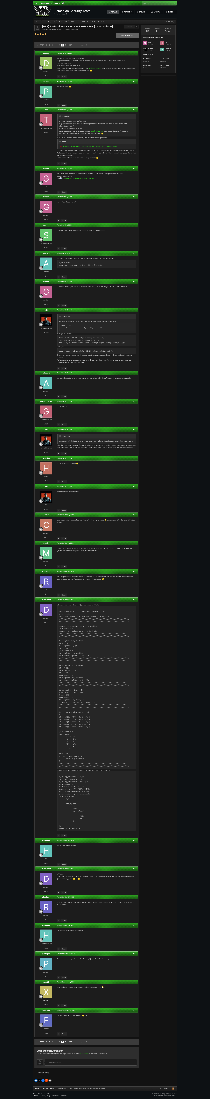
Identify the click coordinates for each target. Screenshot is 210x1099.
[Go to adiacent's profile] (46, 264)
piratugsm (46, 954)
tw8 (46, 110)
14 (47, 104)
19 (47, 1004)
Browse (142, 12)
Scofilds (151, 42)
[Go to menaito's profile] (46, 553)
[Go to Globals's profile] (46, 179)
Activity (157, 12)
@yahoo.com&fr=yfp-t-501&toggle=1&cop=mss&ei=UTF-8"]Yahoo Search (88, 146)
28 (47, 191)
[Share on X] (39, 1080)
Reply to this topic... (55, 1062)
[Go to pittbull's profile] (46, 92)
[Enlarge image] (91, 70)
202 (46, 248)
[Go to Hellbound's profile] (46, 851)
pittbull (46, 81)
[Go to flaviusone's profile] (46, 1020)
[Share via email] (50, 1080)
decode (46, 53)
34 (47, 622)
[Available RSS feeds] (173, 1088)
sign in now (84, 1053)
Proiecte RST (75, 29)
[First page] (37, 45)
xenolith (46, 982)
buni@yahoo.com (95, 68)
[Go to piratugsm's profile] (46, 964)
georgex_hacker (46, 401)
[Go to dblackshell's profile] (46, 610)
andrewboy (169, 48)
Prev (42, 45)
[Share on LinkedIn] (36, 1080)
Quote (64, 77)
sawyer (46, 225)
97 (47, 424)
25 (47, 1033)
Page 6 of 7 (84, 45)
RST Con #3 (127, 12)
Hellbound (46, 840)
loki (46, 310)
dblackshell (46, 600)
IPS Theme (36, 1094)
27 (47, 537)
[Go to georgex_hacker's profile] (46, 412)
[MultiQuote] (58, 76)
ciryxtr (46, 515)
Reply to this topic (127, 35)
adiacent (46, 253)
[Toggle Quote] (60, 116)
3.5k (47, 332)
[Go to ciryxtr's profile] (46, 525)
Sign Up (57, 3)
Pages (171, 12)
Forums (114, 12)
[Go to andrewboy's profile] (162, 49)
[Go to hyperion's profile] (46, 468)
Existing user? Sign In (42, 3)
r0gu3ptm (46, 571)
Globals (46, 168)
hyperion (46, 458)
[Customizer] (63, 3)
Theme (35, 1096)
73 (47, 863)
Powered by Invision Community (164, 1095)
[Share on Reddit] (46, 1080)
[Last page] (75, 45)
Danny (150, 48)
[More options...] (134, 53)
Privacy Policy (45, 1096)
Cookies (64, 1096)
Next (70, 45)
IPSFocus (46, 1094)
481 (47, 132)
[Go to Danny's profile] (145, 49)
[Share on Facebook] (43, 1080)
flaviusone (46, 1010)
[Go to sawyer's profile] (46, 235)
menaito (46, 543)
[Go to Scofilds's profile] (145, 43)
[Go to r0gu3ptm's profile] (46, 582)
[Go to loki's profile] (46, 320)
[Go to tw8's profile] (46, 120)
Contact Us (55, 1096)
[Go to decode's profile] (46, 63)
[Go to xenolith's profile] (46, 992)
